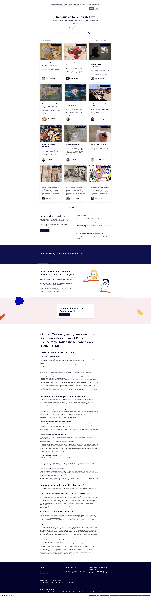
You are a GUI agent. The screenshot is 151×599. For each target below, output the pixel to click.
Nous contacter (44, 230)
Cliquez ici (66, 569)
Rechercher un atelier (43, 37)
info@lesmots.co (52, 583)
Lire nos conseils (64, 314)
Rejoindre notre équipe (45, 573)
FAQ (41, 571)
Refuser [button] (97, 8)
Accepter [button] (91, 8)
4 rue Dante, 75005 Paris (57, 580)
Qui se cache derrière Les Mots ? (47, 569)
